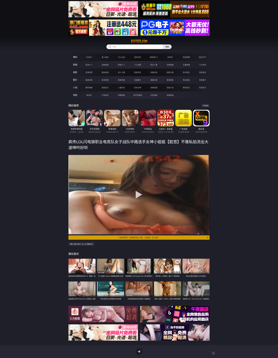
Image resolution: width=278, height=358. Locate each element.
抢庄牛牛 (202, 57)
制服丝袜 (153, 72)
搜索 (167, 47)
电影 (75, 72)
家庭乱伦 (105, 87)
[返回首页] (213, 353)
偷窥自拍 (88, 80)
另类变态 (202, 72)
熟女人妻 (153, 65)
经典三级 (170, 72)
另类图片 (202, 80)
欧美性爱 (137, 72)
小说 (75, 87)
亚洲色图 (105, 80)
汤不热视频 (137, 95)
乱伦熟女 (186, 72)
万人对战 (121, 57)
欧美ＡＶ (121, 65)
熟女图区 (186, 80)
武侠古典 (137, 87)
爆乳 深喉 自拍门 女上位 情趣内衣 (81, 244)
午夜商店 (105, 95)
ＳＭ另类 (202, 65)
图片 (75, 79)
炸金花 (170, 57)
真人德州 (105, 57)
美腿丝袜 (153, 80)
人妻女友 (121, 87)
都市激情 (88, 87)
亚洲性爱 (88, 72)
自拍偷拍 (105, 65)
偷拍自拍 (105, 72)
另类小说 (170, 87)
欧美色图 (121, 80)
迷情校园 (153, 87)
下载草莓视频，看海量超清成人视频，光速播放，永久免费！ (139, 237)
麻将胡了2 (154, 57)
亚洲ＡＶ (88, 65)
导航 (75, 95)
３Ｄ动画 (137, 65)
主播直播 (186, 65)
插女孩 (89, 95)
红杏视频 (153, 95)
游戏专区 (137, 57)
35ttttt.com (139, 41)
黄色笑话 (186, 87)
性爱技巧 (202, 87)
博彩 (75, 57)
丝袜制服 (170, 65)
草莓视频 (121, 95)
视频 (75, 64)
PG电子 (89, 57)
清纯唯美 (170, 80)
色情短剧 (170, 95)
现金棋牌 (186, 57)
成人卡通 (121, 72)
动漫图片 (137, 80)
